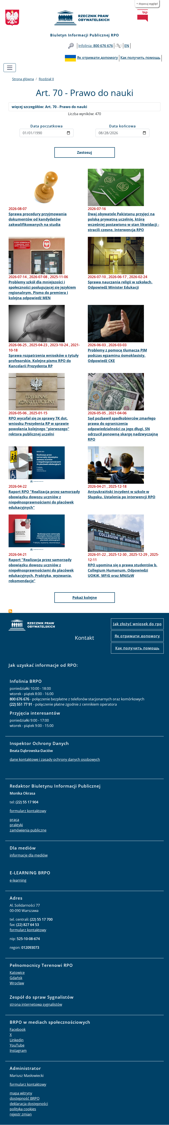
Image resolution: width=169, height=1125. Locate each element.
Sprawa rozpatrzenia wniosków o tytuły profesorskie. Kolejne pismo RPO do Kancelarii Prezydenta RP (44, 360)
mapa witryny (21, 1093)
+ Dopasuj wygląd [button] (147, 3)
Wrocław (17, 983)
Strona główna (23, 79)
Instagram (18, 1050)
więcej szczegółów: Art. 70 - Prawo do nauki (49, 106)
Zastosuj (84, 152)
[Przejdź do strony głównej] (84, 18)
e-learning (18, 880)
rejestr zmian (21, 1114)
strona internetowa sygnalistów (36, 1004)
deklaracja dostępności (29, 1103)
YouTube (17, 1045)
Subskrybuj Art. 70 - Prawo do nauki (10, 611)
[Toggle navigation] (10, 67)
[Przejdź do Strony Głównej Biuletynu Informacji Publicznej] (142, 15)
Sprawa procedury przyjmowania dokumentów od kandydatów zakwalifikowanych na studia (38, 219)
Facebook (18, 1029)
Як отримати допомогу (137, 636)
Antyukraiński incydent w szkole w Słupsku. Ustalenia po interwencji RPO (121, 494)
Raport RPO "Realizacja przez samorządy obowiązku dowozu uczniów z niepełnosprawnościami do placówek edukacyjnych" (44, 499)
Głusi (118, 46)
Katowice (17, 972)
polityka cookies (23, 1109)
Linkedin (17, 1040)
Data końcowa (122, 126)
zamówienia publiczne (28, 830)
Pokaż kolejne (84, 597)
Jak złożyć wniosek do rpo (137, 623)
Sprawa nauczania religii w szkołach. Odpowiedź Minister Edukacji (120, 285)
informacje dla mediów (29, 855)
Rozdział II (46, 79)
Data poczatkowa (46, 126)
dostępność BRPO (24, 1098)
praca (14, 819)
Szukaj (71, 46)
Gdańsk (16, 977)
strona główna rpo (32, 625)
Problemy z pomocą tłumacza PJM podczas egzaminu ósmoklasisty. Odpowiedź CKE (117, 355)
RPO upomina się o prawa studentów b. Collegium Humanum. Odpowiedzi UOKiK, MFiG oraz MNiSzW (122, 570)
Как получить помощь (137, 648)
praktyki (16, 824)
